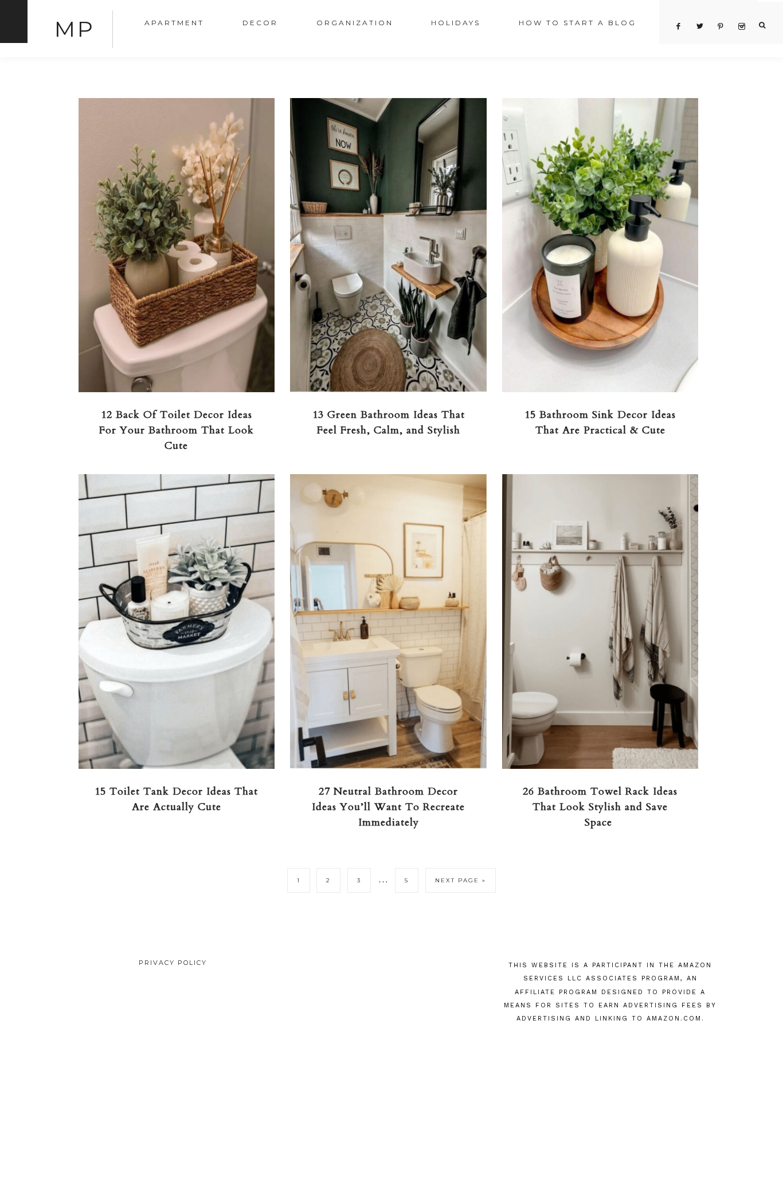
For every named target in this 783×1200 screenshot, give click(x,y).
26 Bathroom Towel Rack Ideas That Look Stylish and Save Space (600, 807)
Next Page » (460, 880)
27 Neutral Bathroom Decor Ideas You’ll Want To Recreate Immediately (388, 807)
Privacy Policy (173, 963)
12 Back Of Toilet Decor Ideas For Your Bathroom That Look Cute (176, 430)
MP (74, 28)
